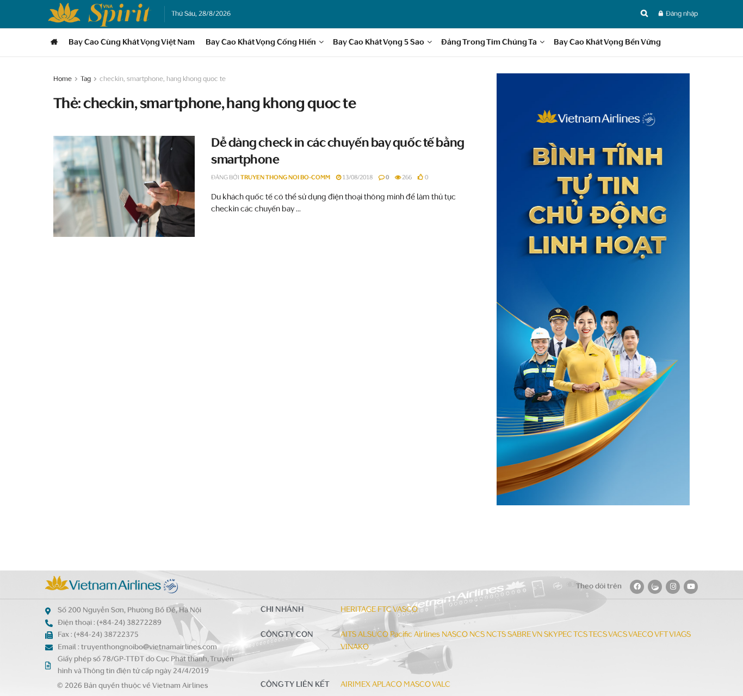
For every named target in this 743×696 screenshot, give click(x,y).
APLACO (387, 685)
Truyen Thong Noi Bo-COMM (285, 178)
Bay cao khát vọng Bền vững (607, 43)
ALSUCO (373, 635)
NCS (477, 635)
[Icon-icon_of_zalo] (655, 587)
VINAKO (354, 647)
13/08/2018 (357, 178)
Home (62, 79)
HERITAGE (358, 610)
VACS (617, 635)
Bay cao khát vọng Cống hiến (261, 43)
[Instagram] (673, 587)
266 (406, 178)
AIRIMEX (355, 685)
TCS (580, 635)
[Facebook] (637, 587)
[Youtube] (691, 587)
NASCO (455, 635)
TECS (598, 635)
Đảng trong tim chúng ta (489, 43)
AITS (348, 635)
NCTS (496, 635)
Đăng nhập (681, 14)
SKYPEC (558, 635)
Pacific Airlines (415, 635)
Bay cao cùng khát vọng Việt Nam (132, 43)
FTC (384, 610)
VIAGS (680, 635)
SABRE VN (524, 635)
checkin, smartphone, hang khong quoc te (163, 79)
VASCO (405, 610)
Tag (86, 79)
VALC (441, 685)
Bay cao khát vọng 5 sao (378, 43)
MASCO (417, 685)
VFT (661, 635)
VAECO (640, 635)
